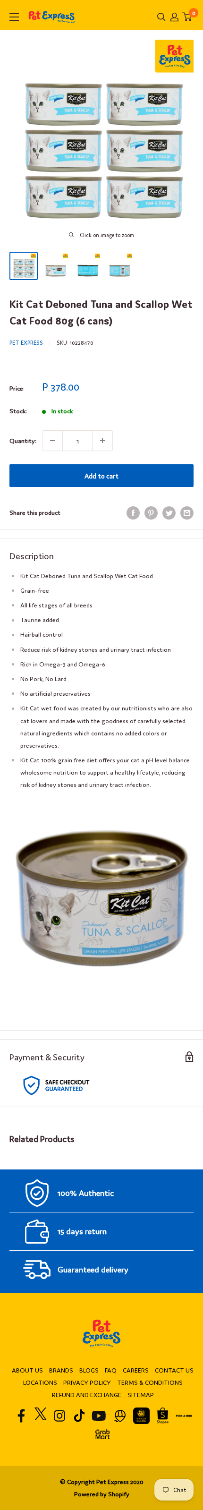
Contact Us (174, 1370)
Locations (40, 1382)
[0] (187, 16)
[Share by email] (187, 513)
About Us (27, 1370)
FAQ (111, 1370)
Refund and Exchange (86, 1395)
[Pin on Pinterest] (151, 513)
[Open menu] (14, 17)
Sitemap (140, 1395)
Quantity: (22, 440)
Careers (136, 1370)
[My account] (174, 17)
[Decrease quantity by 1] (52, 441)
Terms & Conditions (150, 1382)
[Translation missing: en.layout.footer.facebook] (21, 1416)
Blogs (89, 1370)
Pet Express (26, 342)
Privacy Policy (87, 1382)
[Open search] (161, 17)
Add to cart (101, 475)
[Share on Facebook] (133, 513)
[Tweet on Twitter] (169, 513)
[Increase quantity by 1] (102, 441)
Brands (61, 1370)
